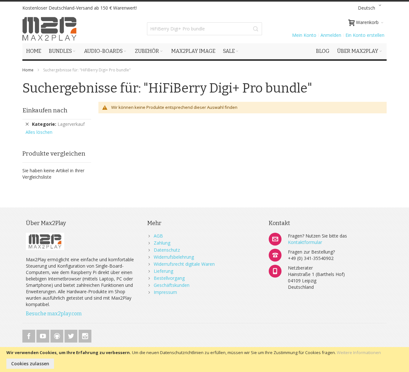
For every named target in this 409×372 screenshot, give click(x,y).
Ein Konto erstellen (364, 35)
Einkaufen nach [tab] (44, 110)
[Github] (57, 335)
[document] (204, 359)
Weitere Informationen (359, 352)
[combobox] (204, 28)
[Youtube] (43, 335)
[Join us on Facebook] (29, 335)
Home (28, 70)
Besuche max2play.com (54, 314)
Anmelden (330, 35)
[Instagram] (85, 335)
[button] (370, 8)
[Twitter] (72, 335)
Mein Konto (304, 35)
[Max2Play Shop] (49, 29)
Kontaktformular (305, 242)
